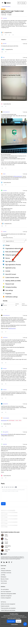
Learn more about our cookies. (14, 618)
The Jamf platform (5, 589)
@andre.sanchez (12, 328)
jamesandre (5, 403)
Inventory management (6, 597)
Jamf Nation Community (6, 572)
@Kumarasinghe (4, 434)
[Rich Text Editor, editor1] (14, 495)
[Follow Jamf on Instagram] (9, 562)
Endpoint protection (5, 606)
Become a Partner (4, 579)
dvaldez (4, 231)
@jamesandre (4, 420)
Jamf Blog (3, 574)
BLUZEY (4, 43)
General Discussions (6, 6)
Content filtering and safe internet (8, 610)
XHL (4, 57)
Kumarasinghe (6, 418)
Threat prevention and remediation (8, 608)
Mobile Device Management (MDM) (8, 593)
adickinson (5, 337)
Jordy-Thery (7, 549)
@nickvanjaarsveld (18, 176)
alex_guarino (5, 431)
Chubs (6, 534)
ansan (4, 173)
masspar (5, 368)
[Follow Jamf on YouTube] (6, 562)
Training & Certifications (6, 570)
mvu (6, 538)
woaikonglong (8, 545)
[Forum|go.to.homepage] (7, 3)
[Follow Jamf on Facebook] (11, 562)
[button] (2, 3)
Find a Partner (4, 581)
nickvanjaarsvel (6, 111)
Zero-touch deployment (6, 591)
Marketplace (3, 576)
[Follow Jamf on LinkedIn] (4, 562)
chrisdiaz (5, 190)
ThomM (6, 542)
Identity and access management (8, 604)
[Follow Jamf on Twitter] (1, 562)
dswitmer (5, 444)
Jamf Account (4, 583)
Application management (6, 595)
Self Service (3, 601)
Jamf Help (3, 568)
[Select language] (18, 3)
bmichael (5, 18)
